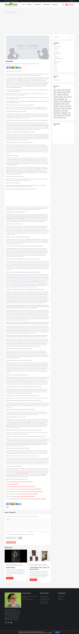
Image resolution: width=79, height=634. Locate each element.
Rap (55, 60)
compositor (60, 94)
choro (55, 94)
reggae (63, 108)
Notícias (56, 56)
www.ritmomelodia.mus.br (31, 101)
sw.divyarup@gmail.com (15, 481)
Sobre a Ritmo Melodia (44, 596)
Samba (55, 67)
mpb (7, 507)
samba (66, 110)
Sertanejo (46, 565)
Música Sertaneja (57, 103)
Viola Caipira (67, 115)
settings (50, 632)
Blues (55, 92)
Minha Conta (60, 597)
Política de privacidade (44, 603)
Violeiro (55, 117)
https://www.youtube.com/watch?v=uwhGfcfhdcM (24, 496)
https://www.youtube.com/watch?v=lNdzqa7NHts (31, 489)
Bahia (55, 90)
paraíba (67, 103)
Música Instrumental (67, 101)
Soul (55, 115)
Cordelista (56, 96)
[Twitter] (9, 68)
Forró (55, 49)
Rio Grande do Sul (57, 110)
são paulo (59, 115)
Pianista (61, 106)
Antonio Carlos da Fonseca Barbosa (20, 63)
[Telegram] (18, 68)
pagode (63, 103)
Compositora (65, 94)
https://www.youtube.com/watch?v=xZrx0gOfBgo (36, 498)
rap (59, 108)
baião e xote (68, 90)
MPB (38, 63)
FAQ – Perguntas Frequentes (27, 599)
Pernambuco (56, 106)
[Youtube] (72, 1)
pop (65, 106)
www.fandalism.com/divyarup (22, 472)
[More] (20, 68)
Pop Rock (69, 106)
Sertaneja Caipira (57, 113)
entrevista (69, 96)
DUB (65, 96)
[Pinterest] (13, 68)
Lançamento (56, 51)
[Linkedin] (17, 68)
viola (63, 115)
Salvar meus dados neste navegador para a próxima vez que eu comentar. (20, 534)
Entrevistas (29, 4)
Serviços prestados (43, 601)
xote (64, 117)
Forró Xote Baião (60, 99)
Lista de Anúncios (61, 596)
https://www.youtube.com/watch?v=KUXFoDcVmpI (32, 491)
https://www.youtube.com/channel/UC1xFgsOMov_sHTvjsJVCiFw (22, 486)
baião (63, 90)
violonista (60, 117)
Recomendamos (57, 61)
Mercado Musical (37, 4)
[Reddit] (11, 68)
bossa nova (60, 92)
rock (62, 110)
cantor (64, 92)
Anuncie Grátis (70, 4)
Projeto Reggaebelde (58, 58)
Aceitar (57, 632)
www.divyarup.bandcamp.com (26, 481)
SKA (69, 113)
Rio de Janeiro (68, 108)
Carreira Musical (46, 4)
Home (23, 4)
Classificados (54, 4)
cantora (68, 92)
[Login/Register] (63, 4)
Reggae (55, 63)
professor (56, 108)
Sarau (55, 68)
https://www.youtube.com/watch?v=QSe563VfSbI (28, 493)
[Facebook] (7, 68)
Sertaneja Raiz (64, 113)
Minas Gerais (56, 101)
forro (55, 99)
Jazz (66, 99)
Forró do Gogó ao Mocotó (45, 599)
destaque (61, 96)
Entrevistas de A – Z (43, 597)
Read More (9, 578)
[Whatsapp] (15, 68)
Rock (22, 565)
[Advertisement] (39, 21)
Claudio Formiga (10, 567)
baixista (59, 90)
